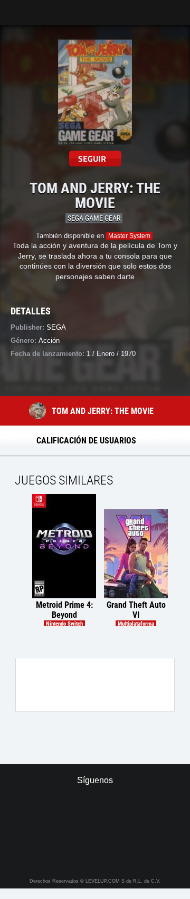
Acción (49, 340)
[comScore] (95, 825)
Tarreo (15, 7)
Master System (129, 236)
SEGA (56, 327)
